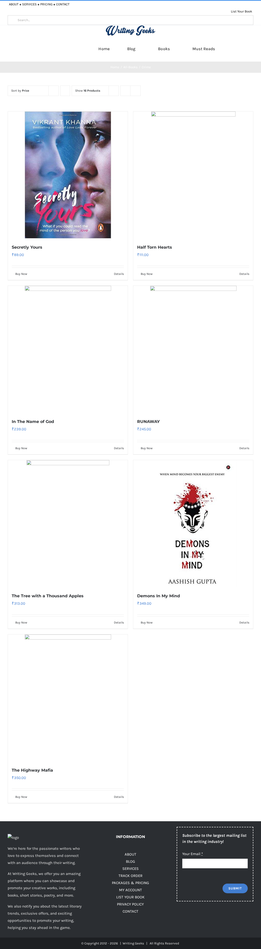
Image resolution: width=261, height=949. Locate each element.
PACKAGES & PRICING (130, 883)
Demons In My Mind (158, 595)
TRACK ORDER (130, 875)
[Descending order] (65, 91)
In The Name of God (33, 421)
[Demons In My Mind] (193, 523)
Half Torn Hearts (154, 247)
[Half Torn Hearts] (193, 174)
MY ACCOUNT (130, 890)
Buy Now (21, 274)
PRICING (46, 4)
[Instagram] (200, 918)
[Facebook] (180, 918)
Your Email (192, 854)
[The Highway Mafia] (68, 697)
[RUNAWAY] (193, 349)
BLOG (130, 861)
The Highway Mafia (32, 770)
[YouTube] (210, 918)
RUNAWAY (148, 421)
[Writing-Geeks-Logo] (130, 27)
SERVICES (29, 4)
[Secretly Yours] (68, 174)
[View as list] (135, 91)
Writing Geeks (133, 943)
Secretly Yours (27, 247)
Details (119, 274)
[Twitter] (190, 918)
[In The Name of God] (68, 349)
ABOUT (14, 4)
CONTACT (63, 4)
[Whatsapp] (231, 918)
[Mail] (241, 918)
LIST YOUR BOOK (130, 897)
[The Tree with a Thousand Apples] (68, 523)
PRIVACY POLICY (130, 904)
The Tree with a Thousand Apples (48, 595)
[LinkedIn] (220, 918)
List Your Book (241, 11)
